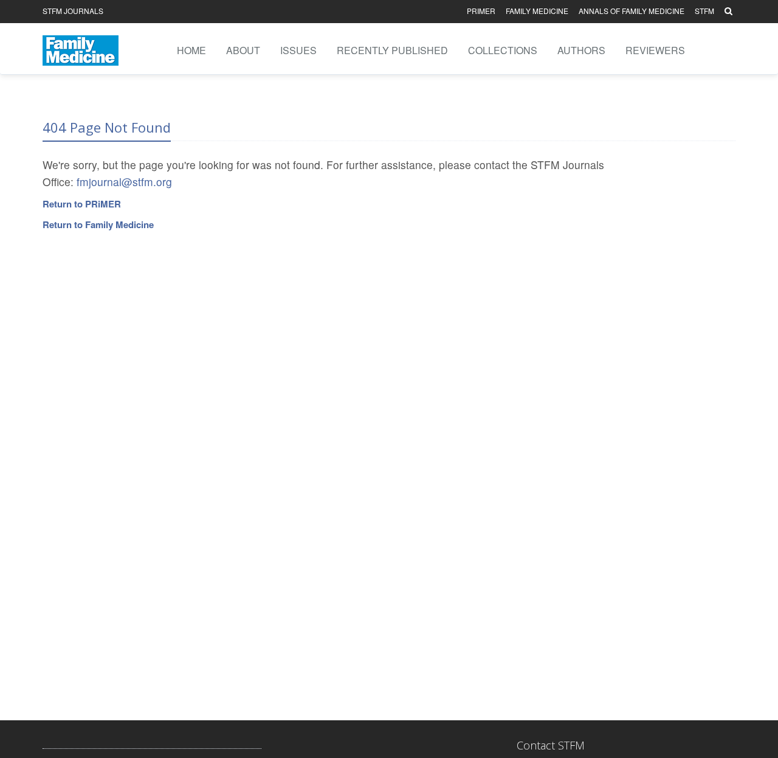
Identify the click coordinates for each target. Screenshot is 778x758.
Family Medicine (537, 10)
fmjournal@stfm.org (124, 181)
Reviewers (655, 50)
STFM (704, 10)
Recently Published (392, 50)
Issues (298, 50)
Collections (502, 50)
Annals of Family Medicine (631, 10)
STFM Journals (73, 10)
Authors (581, 50)
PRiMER (481, 10)
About (243, 50)
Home (191, 50)
